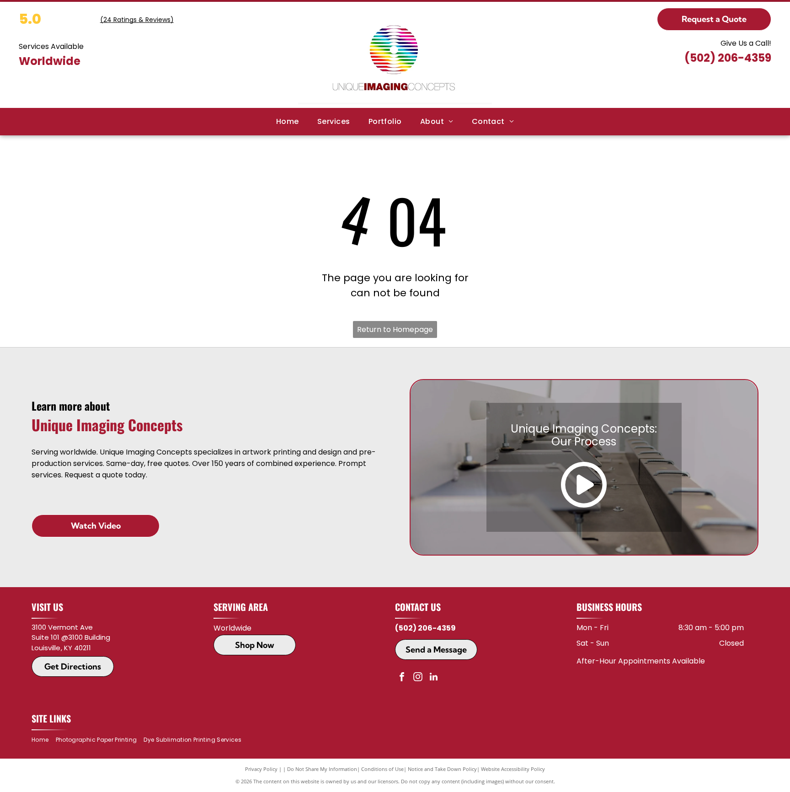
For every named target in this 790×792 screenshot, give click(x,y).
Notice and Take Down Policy (442, 768)
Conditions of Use (382, 768)
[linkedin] (434, 678)
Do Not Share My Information (322, 768)
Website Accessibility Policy (513, 768)
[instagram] (418, 678)
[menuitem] (287, 121)
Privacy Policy (261, 768)
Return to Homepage (395, 329)
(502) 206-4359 (727, 57)
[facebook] (402, 678)
